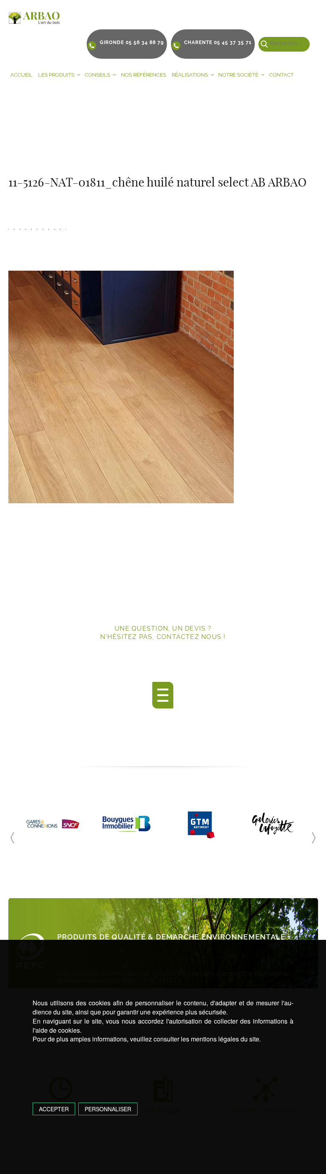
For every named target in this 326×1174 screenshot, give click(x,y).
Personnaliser (108, 1109)
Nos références (143, 75)
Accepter (54, 1109)
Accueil (21, 75)
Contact (281, 75)
